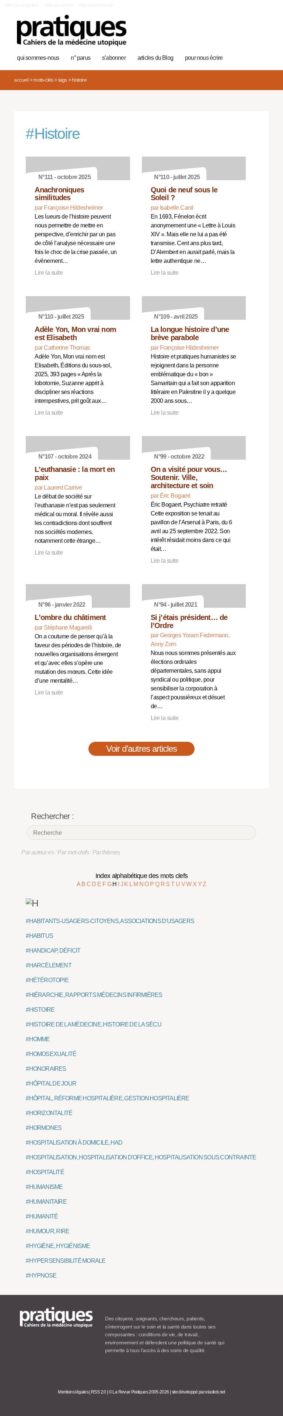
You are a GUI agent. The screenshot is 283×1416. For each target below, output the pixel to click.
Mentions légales (73, 1392)
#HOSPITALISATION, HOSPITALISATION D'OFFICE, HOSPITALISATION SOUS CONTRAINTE (141, 1157)
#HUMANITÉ (42, 1216)
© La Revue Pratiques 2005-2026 (139, 1392)
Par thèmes (106, 852)
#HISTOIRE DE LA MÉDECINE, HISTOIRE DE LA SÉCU (93, 1024)
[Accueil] (71, 30)
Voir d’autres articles (141, 749)
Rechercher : (52, 816)
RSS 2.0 (98, 1392)
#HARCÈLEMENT (48, 965)
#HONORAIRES (46, 1069)
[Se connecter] (259, 34)
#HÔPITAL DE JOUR (51, 1083)
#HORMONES (44, 1128)
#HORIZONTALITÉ (49, 1113)
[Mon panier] (236, 34)
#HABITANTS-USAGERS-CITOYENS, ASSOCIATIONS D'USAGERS (110, 921)
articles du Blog (155, 58)
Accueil (21, 80)
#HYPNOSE (41, 1275)
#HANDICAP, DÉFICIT (53, 950)
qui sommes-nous (38, 58)
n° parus (80, 58)
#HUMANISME (44, 1187)
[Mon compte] (248, 34)
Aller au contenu (59, 5)
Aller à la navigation (21, 5)
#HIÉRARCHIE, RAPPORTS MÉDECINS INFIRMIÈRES (94, 995)
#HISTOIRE (40, 1010)
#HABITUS (39, 936)
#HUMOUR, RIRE (47, 1231)
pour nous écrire (204, 58)
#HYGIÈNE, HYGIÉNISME (58, 1246)
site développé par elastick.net (198, 1392)
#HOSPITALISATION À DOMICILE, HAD (74, 1142)
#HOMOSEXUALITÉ (51, 1054)
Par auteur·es (37, 852)
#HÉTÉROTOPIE (47, 980)
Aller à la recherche (96, 5)
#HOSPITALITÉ (45, 1172)
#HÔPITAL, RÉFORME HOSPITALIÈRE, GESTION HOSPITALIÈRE (107, 1098)
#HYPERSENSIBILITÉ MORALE (65, 1261)
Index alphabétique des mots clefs (141, 876)
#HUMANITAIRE (46, 1202)
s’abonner (114, 58)
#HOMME (38, 1039)
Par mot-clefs (73, 852)
